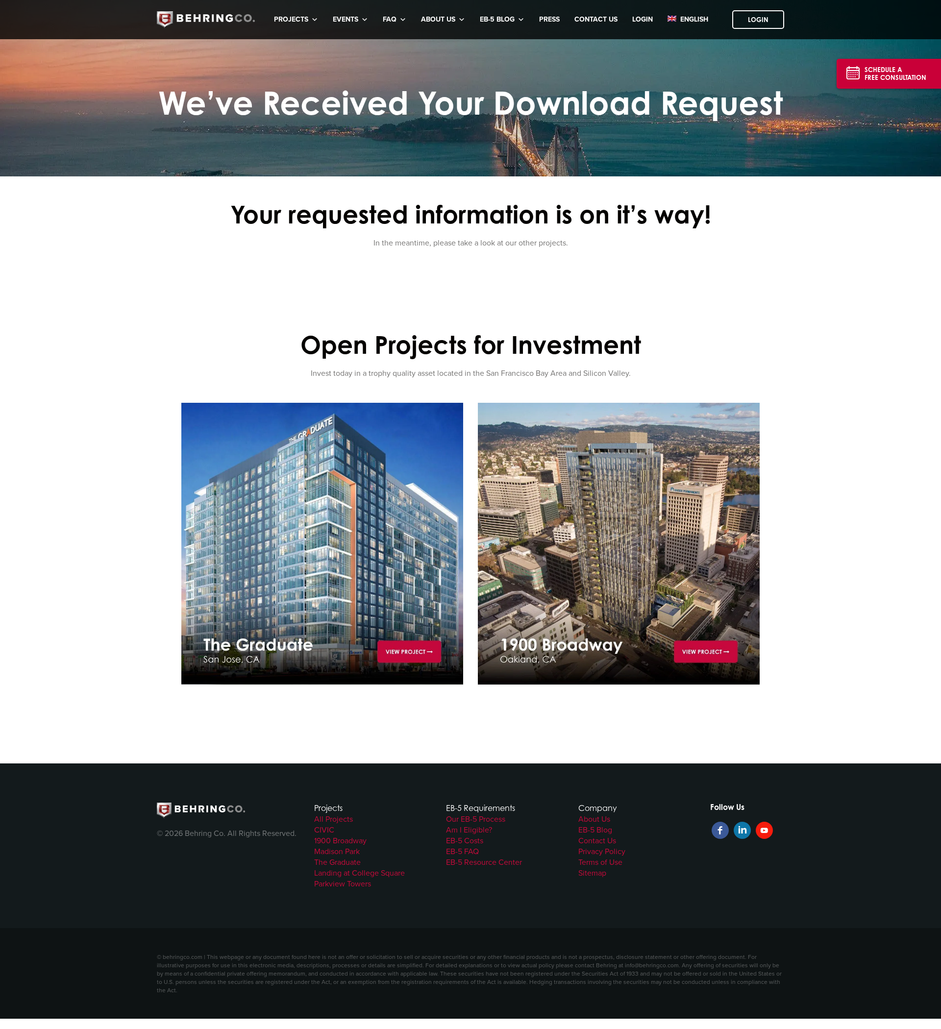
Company (597, 808)
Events (345, 19)
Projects (291, 19)
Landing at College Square (359, 872)
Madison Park (337, 851)
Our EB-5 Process (475, 818)
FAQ (389, 19)
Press (549, 19)
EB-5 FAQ (462, 851)
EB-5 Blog (497, 19)
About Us (438, 19)
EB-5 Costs (464, 840)
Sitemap (592, 872)
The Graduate (337, 862)
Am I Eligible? (469, 829)
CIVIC (324, 829)
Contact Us (596, 19)
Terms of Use (600, 862)
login (642, 19)
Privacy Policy (601, 851)
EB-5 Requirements (480, 808)
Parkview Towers (342, 883)
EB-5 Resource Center (484, 862)
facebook (720, 830)
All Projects (333, 818)
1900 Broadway (340, 840)
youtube (764, 830)
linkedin (742, 830)
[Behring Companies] (206, 19)
